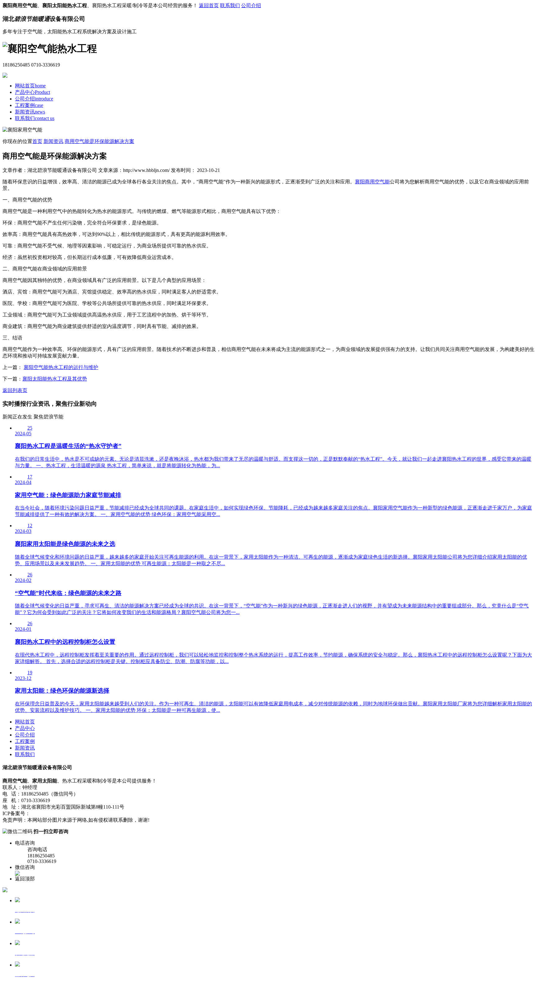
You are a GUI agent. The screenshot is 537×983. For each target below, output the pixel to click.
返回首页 (209, 5)
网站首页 (30, 85)
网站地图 (94, 813)
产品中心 (32, 92)
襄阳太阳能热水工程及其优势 (54, 378)
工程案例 (29, 105)
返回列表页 (14, 390)
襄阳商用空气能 (372, 181)
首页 (37, 141)
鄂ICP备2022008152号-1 (56, 813)
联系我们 (230, 5)
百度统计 (115, 813)
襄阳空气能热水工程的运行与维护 (61, 367)
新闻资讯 (30, 111)
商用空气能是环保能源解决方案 (99, 141)
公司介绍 (251, 5)
